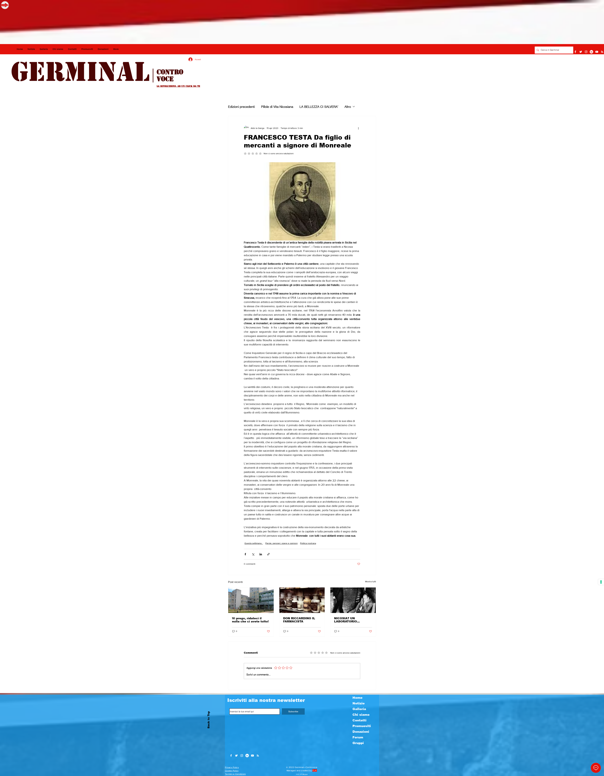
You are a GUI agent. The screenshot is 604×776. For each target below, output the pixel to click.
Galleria (359, 709)
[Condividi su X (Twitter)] (253, 554)
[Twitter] (580, 52)
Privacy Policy (232, 767)
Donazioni (360, 731)
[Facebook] (575, 52)
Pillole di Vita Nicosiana (277, 107)
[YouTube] (596, 52)
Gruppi (358, 743)
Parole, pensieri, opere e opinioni (281, 543)
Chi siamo (360, 714)
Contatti (359, 720)
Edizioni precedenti (241, 107)
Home (357, 697)
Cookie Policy (232, 770)
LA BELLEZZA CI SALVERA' (318, 107)
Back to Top (208, 719)
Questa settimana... (253, 543)
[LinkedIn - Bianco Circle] (591, 52)
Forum (357, 737)
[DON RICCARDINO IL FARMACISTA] (302, 600)
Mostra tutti (370, 581)
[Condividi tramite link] (268, 554)
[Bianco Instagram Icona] (586, 52)
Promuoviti (361, 726)
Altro (347, 107)
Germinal (80, 71)
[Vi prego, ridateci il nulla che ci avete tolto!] (251, 600)
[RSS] (602, 52)
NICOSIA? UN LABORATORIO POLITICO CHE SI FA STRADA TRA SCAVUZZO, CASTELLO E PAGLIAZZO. (352, 620)
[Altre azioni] (358, 128)
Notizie (358, 703)
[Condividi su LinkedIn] (260, 554)
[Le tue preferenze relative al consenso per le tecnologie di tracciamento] (601, 582)
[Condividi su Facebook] (245, 554)
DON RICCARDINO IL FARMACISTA (299, 620)
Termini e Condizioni (235, 774)
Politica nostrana (308, 543)
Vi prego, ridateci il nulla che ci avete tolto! (250, 620)
